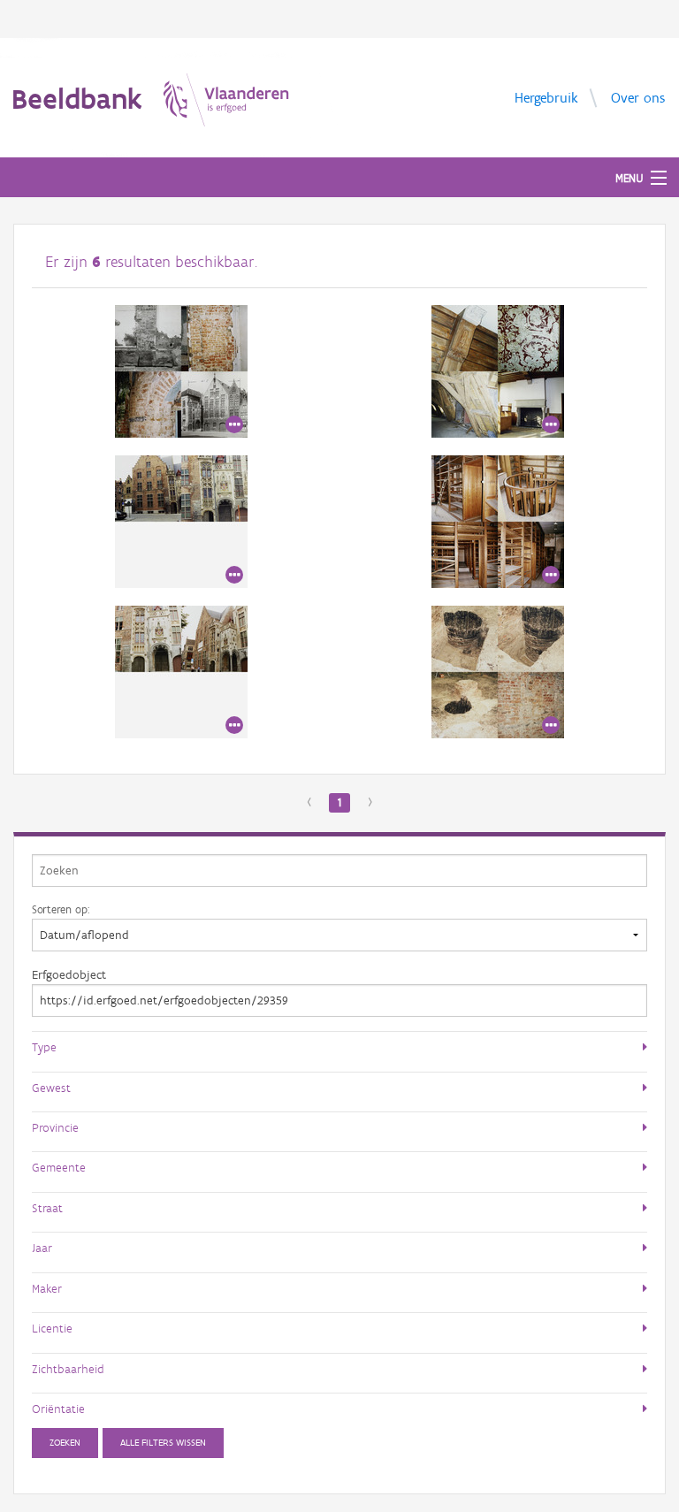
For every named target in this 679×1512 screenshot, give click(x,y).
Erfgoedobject (69, 974)
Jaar (42, 1248)
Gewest (51, 1088)
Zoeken (65, 1442)
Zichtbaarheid (68, 1369)
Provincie (55, 1127)
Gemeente (59, 1167)
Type (44, 1047)
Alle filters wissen (163, 1442)
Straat (47, 1208)
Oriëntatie (58, 1409)
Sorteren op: (60, 909)
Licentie (52, 1328)
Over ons (638, 96)
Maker (47, 1288)
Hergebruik (546, 96)
